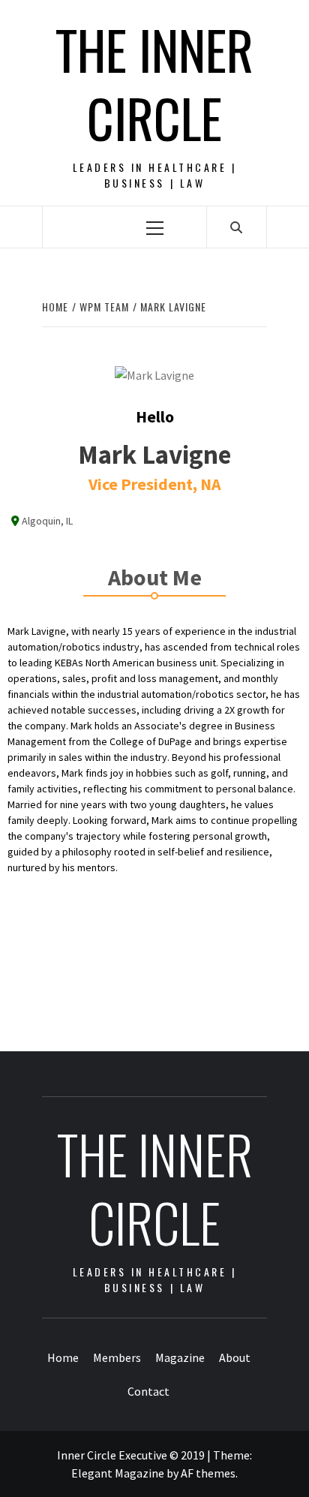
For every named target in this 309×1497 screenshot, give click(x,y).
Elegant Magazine (117, 1472)
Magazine (180, 1357)
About (234, 1357)
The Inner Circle (155, 83)
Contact (149, 1391)
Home (63, 1357)
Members (117, 1357)
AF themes (208, 1472)
